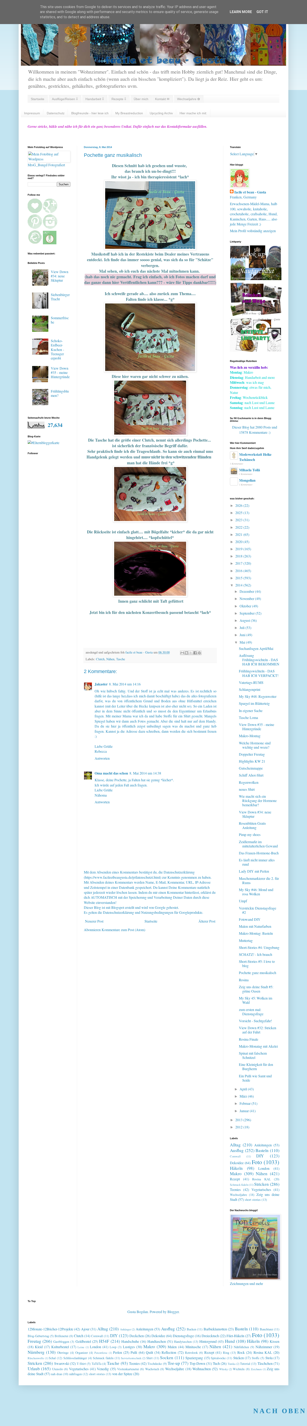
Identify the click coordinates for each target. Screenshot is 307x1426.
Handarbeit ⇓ (94, 99)
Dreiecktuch (210, 1335)
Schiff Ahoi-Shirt (251, 775)
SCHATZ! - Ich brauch (255, 954)
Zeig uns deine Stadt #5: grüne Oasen (256, 988)
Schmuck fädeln (239, 1185)
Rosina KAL (261, 1179)
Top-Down (197, 1363)
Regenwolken (248, 782)
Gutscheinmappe (251, 768)
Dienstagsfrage (183, 1335)
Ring (226, 1352)
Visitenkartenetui (128, 1369)
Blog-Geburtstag (38, 1336)
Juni (243, 634)
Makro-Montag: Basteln (256, 933)
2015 (239, 577)
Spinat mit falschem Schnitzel (253, 1055)
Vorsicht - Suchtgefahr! (255, 1020)
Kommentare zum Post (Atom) (123, 929)
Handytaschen (183, 1341)
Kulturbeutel (60, 1346)
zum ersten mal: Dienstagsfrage (251, 1011)
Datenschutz (56, 113)
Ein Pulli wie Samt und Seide (255, 1077)
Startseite (37, 99)
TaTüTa (96, 1363)
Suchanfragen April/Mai (256, 648)
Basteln (262, 1150)
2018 (239, 556)
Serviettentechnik (131, 1358)
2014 (239, 585)
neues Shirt (247, 789)
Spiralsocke (218, 1358)
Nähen (110, 659)
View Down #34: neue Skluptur (59, 276)
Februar (245, 1103)
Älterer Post (206, 921)
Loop (113, 1347)
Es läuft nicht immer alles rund (257, 862)
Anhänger (125, 1329)
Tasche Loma (248, 717)
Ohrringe (63, 1352)
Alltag (235, 1145)
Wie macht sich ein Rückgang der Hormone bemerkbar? (258, 800)
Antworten (102, 758)
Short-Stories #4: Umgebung (259, 947)
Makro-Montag (249, 735)
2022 (239, 527)
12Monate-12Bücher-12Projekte (50, 1329)
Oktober (246, 606)
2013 (239, 1119)
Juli (242, 627)
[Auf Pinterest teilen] (199, 653)
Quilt (149, 1352)
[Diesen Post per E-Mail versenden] (182, 653)
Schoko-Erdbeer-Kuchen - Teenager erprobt (57, 349)
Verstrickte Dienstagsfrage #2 (257, 910)
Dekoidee (237, 1162)
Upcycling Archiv (161, 113)
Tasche (120, 659)
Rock (241, 1352)
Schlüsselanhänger (75, 1358)
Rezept (235, 1179)
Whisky (223, 1369)
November (247, 598)
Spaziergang (194, 1357)
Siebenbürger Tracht (60, 296)
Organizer (81, 1352)
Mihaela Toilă (249, 469)
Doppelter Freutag (252, 754)
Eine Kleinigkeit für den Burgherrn (256, 1066)
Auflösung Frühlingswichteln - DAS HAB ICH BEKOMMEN (259, 659)
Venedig (103, 1368)
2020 (239, 541)
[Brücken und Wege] (256, 314)
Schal (52, 1358)
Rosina (244, 979)
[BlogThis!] (186, 653)
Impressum (32, 113)
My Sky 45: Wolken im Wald (255, 1000)
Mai (243, 642)
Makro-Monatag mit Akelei (258, 1046)
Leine (81, 1347)
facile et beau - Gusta (250, 192)
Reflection (169, 1352)
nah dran (56, 1374)
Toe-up (174, 1363)
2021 (239, 534)
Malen (172, 1346)
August (245, 620)
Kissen (274, 1341)
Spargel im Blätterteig (254, 703)
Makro (236, 1173)
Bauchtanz (266, 1329)
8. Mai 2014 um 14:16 (125, 684)
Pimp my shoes (249, 834)
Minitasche (193, 1346)
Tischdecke (154, 1363)
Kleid (39, 1346)
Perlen (117, 1352)
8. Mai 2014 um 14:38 (145, 773)
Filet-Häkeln (235, 1335)
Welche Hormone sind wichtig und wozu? (255, 745)
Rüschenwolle (36, 1358)
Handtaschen (156, 1341)
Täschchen (265, 1363)
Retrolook (191, 1352)
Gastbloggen (61, 1341)
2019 (239, 548)
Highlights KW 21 (252, 761)
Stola (269, 1357)
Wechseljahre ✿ (188, 99)
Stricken (261, 1184)
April (244, 1089)
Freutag (34, 1341)
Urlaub (34, 1368)
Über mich (141, 99)
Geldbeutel (83, 1341)
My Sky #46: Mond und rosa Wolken (256, 891)
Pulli (134, 1352)
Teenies (235, 1189)
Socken (166, 1357)
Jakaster (101, 684)
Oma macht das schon (111, 773)
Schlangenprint (249, 689)
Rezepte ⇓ (118, 99)
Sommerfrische (60, 319)
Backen (191, 1329)
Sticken (238, 1357)
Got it (262, 12)
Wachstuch (152, 1369)
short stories (253, 1199)
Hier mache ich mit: (193, 113)
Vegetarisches (261, 1189)
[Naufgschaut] (256, 278)
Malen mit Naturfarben (255, 926)
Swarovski (61, 1363)
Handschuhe (130, 1341)
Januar (245, 1110)
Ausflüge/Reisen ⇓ (65, 99)
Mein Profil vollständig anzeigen (253, 230)
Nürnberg (36, 1352)
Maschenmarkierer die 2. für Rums (259, 880)
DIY (260, 1156)
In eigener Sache (251, 710)
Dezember (247, 591)
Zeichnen (256, 1369)
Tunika (232, 1364)
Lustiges (129, 1346)
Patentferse (100, 1353)
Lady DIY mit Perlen (254, 871)
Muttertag (246, 940)
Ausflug (237, 1150)
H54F (104, 1341)
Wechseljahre (238, 1194)
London (263, 1168)
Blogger (173, 1311)
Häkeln (236, 1168)
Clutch (100, 659)
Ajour (85, 1329)
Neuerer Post (94, 921)
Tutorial (245, 1363)
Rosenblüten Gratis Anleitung (252, 825)
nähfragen (75, 1374)
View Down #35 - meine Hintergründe (60, 372)
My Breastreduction (129, 113)
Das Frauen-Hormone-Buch (259, 853)
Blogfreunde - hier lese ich (90, 113)
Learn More (241, 12)
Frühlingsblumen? (60, 393)
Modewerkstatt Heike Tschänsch (255, 457)
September (248, 613)
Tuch (216, 1363)
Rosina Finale (248, 1039)
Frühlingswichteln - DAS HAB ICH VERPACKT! (258, 673)
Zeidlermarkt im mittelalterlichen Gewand (258, 843)
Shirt (149, 1358)
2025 (239, 512)
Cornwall (235, 1156)
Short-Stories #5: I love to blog (257, 963)
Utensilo (57, 1369)
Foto (257, 1162)
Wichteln (239, 1369)
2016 (239, 570)
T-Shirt (81, 1363)
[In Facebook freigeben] (195, 653)
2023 (239, 519)
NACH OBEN (279, 1411)
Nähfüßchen (241, 1347)
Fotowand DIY (249, 919)
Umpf (243, 900)
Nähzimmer (264, 1346)
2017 (239, 563)
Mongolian (247, 480)
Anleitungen (263, 1145)
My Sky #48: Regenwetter (257, 696)
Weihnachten (201, 1368)
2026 (239, 505)
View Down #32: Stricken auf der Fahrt (257, 1029)
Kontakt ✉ (162, 99)
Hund (230, 1341)
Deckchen (136, 1335)
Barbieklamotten (215, 1329)
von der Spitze (122, 1373)
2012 (239, 1127)
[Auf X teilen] (191, 653)
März (244, 1096)
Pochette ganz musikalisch (257, 972)
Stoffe (255, 1358)
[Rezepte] (256, 350)
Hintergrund (208, 1341)
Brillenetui (61, 1336)
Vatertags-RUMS (251, 682)
